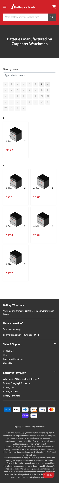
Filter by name (10, 69)
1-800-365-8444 (30, 335)
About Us (7, 363)
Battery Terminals (11, 395)
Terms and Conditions (13, 359)
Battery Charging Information (16, 383)
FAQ (5, 355)
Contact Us (8, 350)
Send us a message (12, 329)
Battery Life (8, 387)
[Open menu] (4, 6)
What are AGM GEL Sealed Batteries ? (21, 379)
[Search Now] (52, 17)
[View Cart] (54, 6)
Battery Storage (10, 391)
